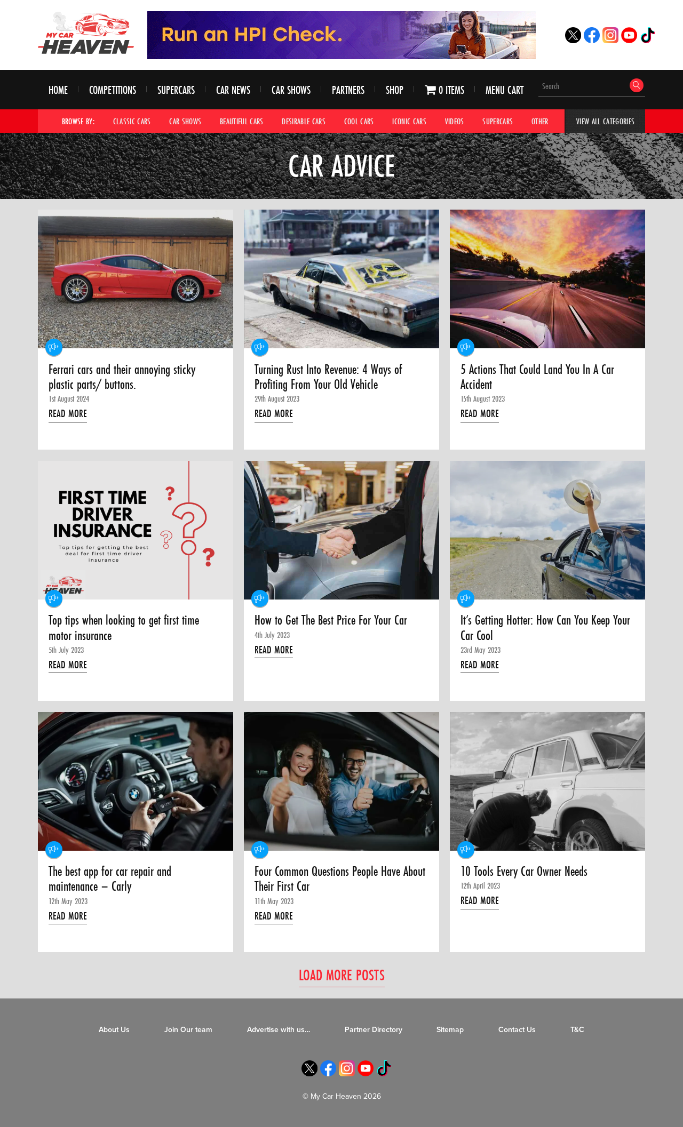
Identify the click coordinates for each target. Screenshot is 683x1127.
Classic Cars (132, 121)
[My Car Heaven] (86, 32)
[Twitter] (573, 40)
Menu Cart (504, 90)
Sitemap (450, 1029)
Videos (454, 121)
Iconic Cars (409, 121)
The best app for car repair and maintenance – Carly (110, 879)
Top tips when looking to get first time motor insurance (124, 628)
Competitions (112, 90)
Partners (348, 90)
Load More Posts (342, 974)
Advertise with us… (278, 1029)
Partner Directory (373, 1029)
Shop (394, 90)
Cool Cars (359, 121)
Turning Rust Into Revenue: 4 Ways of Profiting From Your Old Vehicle (328, 377)
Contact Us (517, 1029)
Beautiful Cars (242, 121)
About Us (114, 1029)
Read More (68, 413)
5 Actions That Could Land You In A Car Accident (537, 377)
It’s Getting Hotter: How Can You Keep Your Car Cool (545, 628)
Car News (233, 90)
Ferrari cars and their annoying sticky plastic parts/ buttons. (122, 377)
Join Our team (188, 1029)
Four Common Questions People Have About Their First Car (340, 879)
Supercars (176, 90)
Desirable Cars (303, 121)
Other (540, 121)
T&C (577, 1029)
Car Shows (291, 90)
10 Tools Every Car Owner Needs (523, 871)
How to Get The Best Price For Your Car (331, 620)
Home (58, 90)
